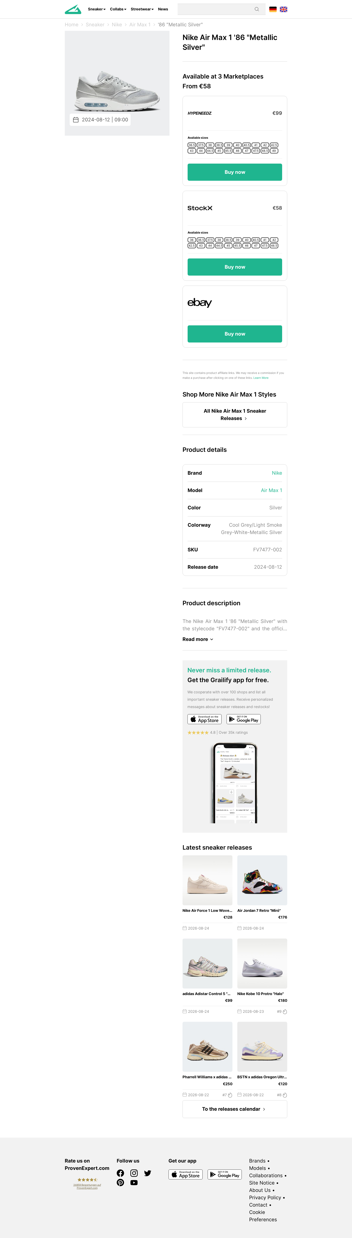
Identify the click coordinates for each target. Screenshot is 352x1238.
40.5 (246, 145)
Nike (117, 25)
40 (237, 145)
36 (192, 240)
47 (246, 150)
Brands (257, 1161)
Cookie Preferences (263, 1215)
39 (228, 145)
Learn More (260, 377)
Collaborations (266, 1175)
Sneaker (95, 9)
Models (257, 1168)
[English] (283, 9)
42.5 (274, 145)
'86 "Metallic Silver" (180, 25)
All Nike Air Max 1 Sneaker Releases (235, 414)
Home (71, 25)
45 (219, 150)
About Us (260, 1190)
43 (192, 150)
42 (265, 145)
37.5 (201, 145)
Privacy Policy (265, 1197)
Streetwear (141, 9)
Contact (258, 1205)
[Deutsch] (273, 9)
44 (201, 150)
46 (237, 150)
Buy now (235, 172)
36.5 (192, 145)
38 (210, 145)
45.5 (228, 150)
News (163, 9)
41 (255, 145)
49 (274, 150)
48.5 (265, 150)
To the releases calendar (231, 1109)
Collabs (116, 9)
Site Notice (262, 1183)
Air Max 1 (140, 25)
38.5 (219, 145)
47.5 (256, 150)
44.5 (210, 150)
